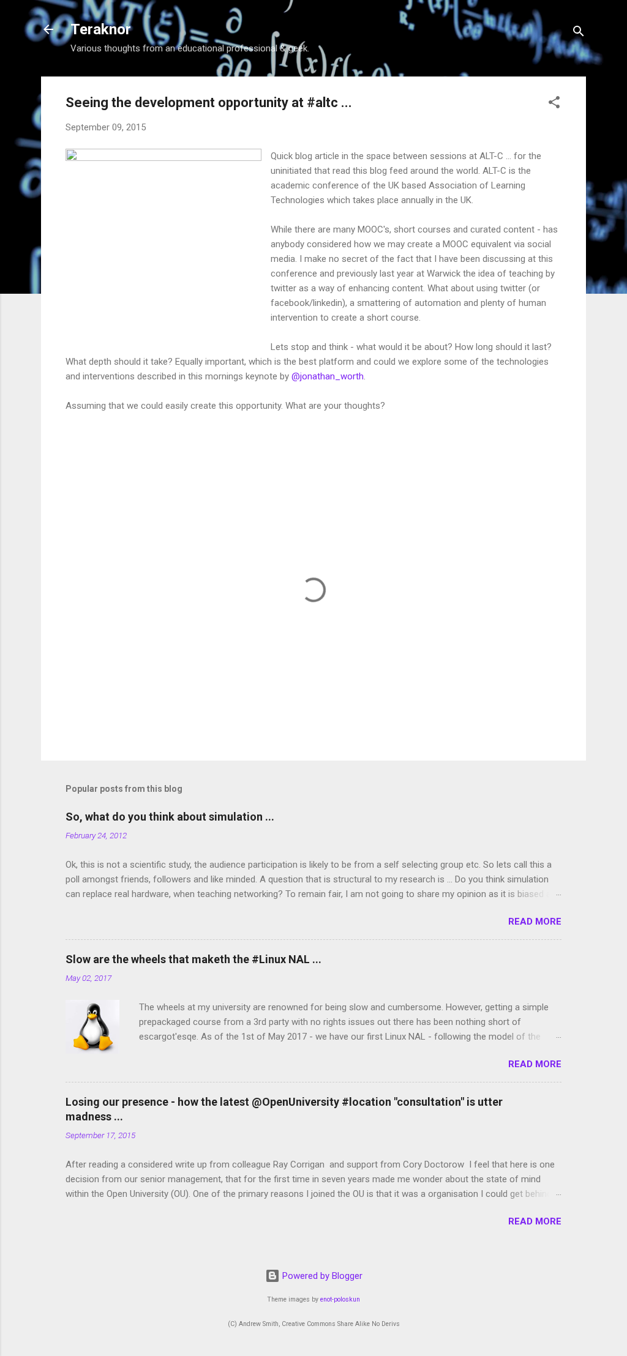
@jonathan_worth (327, 376)
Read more (534, 921)
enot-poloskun (340, 1299)
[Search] (578, 33)
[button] (554, 104)
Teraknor (100, 29)
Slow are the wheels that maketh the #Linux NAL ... (193, 959)
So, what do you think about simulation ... (170, 816)
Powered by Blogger (321, 1275)
